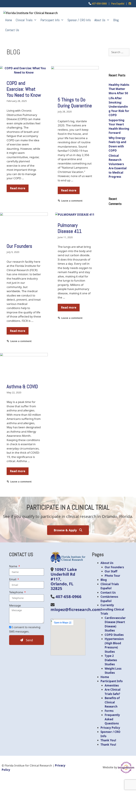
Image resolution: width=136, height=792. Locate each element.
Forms (109, 711)
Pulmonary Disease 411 (70, 228)
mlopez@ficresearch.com (76, 609)
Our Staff (111, 571)
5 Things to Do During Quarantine (75, 103)
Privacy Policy (110, 728)
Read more (17, 188)
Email (13, 579)
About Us (99, 20)
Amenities (112, 685)
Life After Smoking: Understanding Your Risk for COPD (119, 106)
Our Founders (19, 246)
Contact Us (12, 30)
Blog (116, 20)
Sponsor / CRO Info (79, 20)
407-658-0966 (99, 3)
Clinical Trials (24, 20)
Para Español (117, 3)
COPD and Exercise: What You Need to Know (24, 89)
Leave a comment (71, 200)
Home (8, 20)
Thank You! (108, 740)
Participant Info (50, 20)
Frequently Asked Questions (112, 719)
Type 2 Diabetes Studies (111, 660)
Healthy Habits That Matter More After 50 (119, 89)
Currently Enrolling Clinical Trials (112, 609)
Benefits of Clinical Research (112, 702)
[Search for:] (119, 52)
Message (15, 605)
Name (13, 566)
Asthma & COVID (22, 386)
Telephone (16, 592)
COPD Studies (114, 635)
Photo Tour (112, 576)
